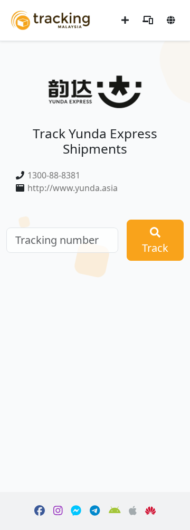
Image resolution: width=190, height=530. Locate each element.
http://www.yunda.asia (72, 188)
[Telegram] (95, 511)
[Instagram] (58, 511)
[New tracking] (125, 20)
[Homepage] (50, 19)
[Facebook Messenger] (76, 511)
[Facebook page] (39, 511)
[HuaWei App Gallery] (150, 511)
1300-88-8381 (53, 175)
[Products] (148, 20)
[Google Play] (115, 511)
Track (155, 248)
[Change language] (171, 20)
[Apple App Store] (133, 511)
